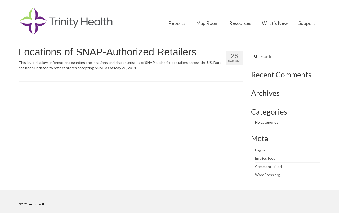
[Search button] (255, 56)
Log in (260, 150)
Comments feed (268, 166)
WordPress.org (267, 174)
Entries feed (265, 158)
